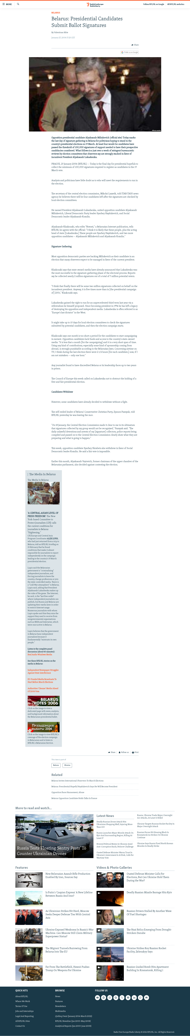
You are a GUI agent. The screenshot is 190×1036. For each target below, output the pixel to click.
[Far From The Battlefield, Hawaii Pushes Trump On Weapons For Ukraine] (29, 973)
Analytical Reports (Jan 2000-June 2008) (73, 1026)
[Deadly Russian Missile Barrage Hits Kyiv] (110, 898)
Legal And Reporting (24, 1016)
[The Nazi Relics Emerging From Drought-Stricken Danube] (110, 936)
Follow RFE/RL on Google (153, 4)
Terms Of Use (21, 1006)
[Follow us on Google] (115, 997)
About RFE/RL (21, 997)
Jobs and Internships (24, 1011)
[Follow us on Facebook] (128, 997)
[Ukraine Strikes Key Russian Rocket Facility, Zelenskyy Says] (110, 954)
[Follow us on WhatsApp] (140, 997)
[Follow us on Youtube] (97, 997)
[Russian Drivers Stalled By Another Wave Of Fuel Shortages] (110, 917)
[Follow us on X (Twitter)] (122, 997)
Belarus (55, 13)
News (57, 997)
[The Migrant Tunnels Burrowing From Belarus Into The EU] (29, 954)
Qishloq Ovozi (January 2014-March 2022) (73, 1016)
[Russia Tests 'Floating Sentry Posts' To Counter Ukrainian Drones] (54, 836)
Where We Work (22, 1002)
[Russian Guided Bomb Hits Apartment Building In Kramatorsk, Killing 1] (110, 973)
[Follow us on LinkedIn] (134, 997)
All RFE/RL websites (175, 4)
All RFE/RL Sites (22, 1021)
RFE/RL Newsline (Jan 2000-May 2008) (73, 1021)
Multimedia (60, 1011)
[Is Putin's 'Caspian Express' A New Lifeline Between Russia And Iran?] (29, 898)
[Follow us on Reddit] (103, 997)
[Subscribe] (146, 997)
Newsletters (60, 1006)
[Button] (135, 45)
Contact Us (20, 1026)
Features (59, 1002)
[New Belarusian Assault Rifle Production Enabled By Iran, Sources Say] (29, 880)
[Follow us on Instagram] (109, 997)
